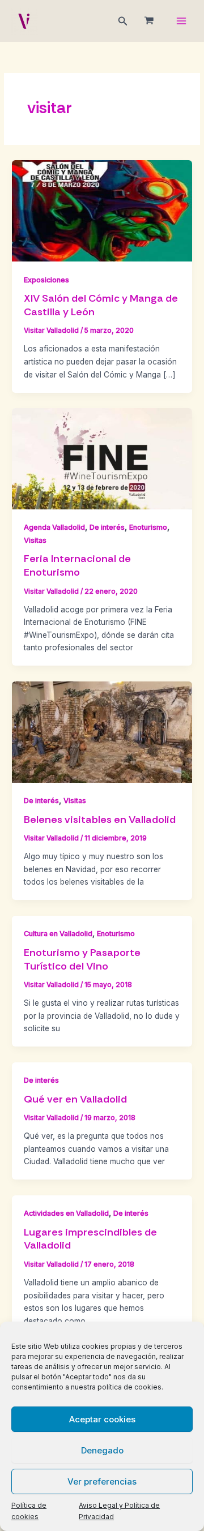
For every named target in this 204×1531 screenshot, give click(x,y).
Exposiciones (46, 280)
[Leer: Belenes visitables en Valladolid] (102, 731)
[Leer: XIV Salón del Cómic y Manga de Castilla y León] (102, 210)
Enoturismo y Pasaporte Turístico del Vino (82, 959)
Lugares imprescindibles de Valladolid (90, 1239)
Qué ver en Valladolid (75, 1099)
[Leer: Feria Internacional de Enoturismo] (102, 457)
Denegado (102, 1450)
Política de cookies (28, 1511)
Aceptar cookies (102, 1419)
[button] (123, 21)
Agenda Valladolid (54, 527)
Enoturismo (148, 527)
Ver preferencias (102, 1481)
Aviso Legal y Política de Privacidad (119, 1511)
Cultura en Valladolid (58, 933)
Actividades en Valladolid (66, 1213)
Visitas (35, 540)
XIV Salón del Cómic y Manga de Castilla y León (101, 305)
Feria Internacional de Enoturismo (77, 565)
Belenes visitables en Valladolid (100, 819)
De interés (107, 527)
